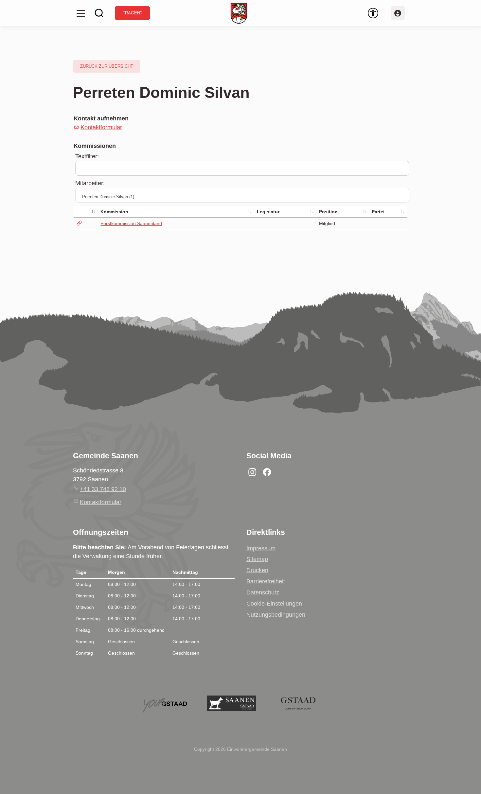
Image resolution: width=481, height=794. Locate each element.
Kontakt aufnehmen (101, 118)
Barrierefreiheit (265, 581)
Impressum (261, 548)
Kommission (114, 211)
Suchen (99, 13)
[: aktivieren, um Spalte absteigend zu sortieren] (86, 212)
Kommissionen (95, 146)
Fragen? (132, 13)
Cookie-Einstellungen (274, 603)
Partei (378, 211)
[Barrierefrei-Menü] (373, 13)
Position (328, 211)
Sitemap (257, 559)
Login (398, 13)
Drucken (257, 570)
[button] (81, 13)
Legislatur (268, 211)
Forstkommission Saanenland (131, 223)
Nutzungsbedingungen (275, 614)
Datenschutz (262, 592)
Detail (86, 223)
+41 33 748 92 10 (103, 489)
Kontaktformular (101, 127)
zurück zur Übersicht (106, 66)
